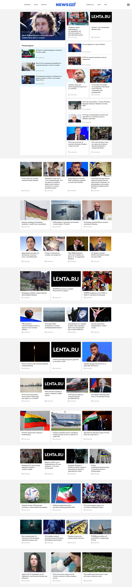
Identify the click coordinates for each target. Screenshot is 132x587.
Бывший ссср (90, 4)
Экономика (27, 4)
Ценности (44, 4)
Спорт (99, 4)
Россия (36, 4)
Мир (105, 4)
